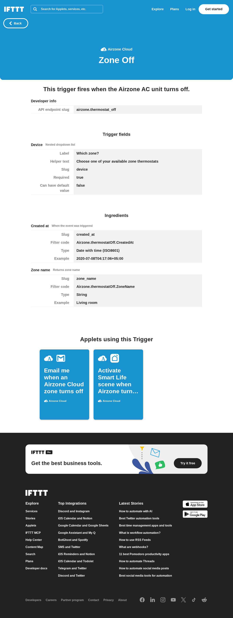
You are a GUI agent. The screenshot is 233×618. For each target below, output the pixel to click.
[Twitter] (183, 600)
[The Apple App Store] (195, 504)
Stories (30, 518)
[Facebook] (142, 600)
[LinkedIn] (152, 600)
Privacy (108, 600)
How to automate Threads (137, 561)
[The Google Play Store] (195, 514)
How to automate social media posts (144, 568)
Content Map (34, 547)
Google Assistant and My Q (76, 532)
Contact (93, 600)
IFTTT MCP (33, 532)
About (122, 600)
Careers (51, 600)
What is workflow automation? (140, 532)
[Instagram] (163, 600)
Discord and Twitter (71, 575)
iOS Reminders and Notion (76, 554)
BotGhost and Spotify (73, 539)
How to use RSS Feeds (135, 539)
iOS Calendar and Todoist (75, 561)
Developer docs (36, 568)
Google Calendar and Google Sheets (83, 525)
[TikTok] (194, 600)
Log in (190, 9)
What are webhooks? (133, 547)
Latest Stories (131, 503)
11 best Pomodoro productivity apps (144, 554)
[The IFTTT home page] (14, 9)
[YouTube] (173, 600)
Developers (33, 600)
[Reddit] (204, 600)
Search (30, 554)
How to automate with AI (135, 511)
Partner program (72, 600)
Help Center (33, 539)
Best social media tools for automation (145, 575)
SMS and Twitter (69, 547)
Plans (174, 9)
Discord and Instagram (74, 511)
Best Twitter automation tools (139, 518)
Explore (158, 9)
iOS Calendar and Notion (75, 518)
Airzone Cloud (120, 49)
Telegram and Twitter (72, 568)
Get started (213, 9)
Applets (30, 525)
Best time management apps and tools (145, 525)
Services (31, 511)
